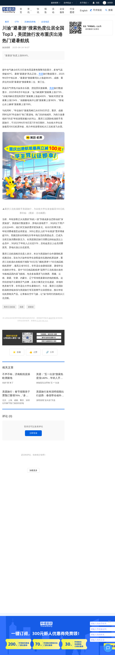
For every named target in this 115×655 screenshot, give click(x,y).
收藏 (17, 352)
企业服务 (62, 10)
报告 (45, 10)
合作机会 (67, 3)
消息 (97, 3)
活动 (53, 10)
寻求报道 (97, 10)
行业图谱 (72, 10)
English (84, 10)
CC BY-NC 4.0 (42, 321)
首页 (21, 10)
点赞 (33, 352)
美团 (41, 73)
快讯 (38, 10)
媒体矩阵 (54, 3)
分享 (50, 352)
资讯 (28, 10)
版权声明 (52, 318)
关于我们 (83, 3)
